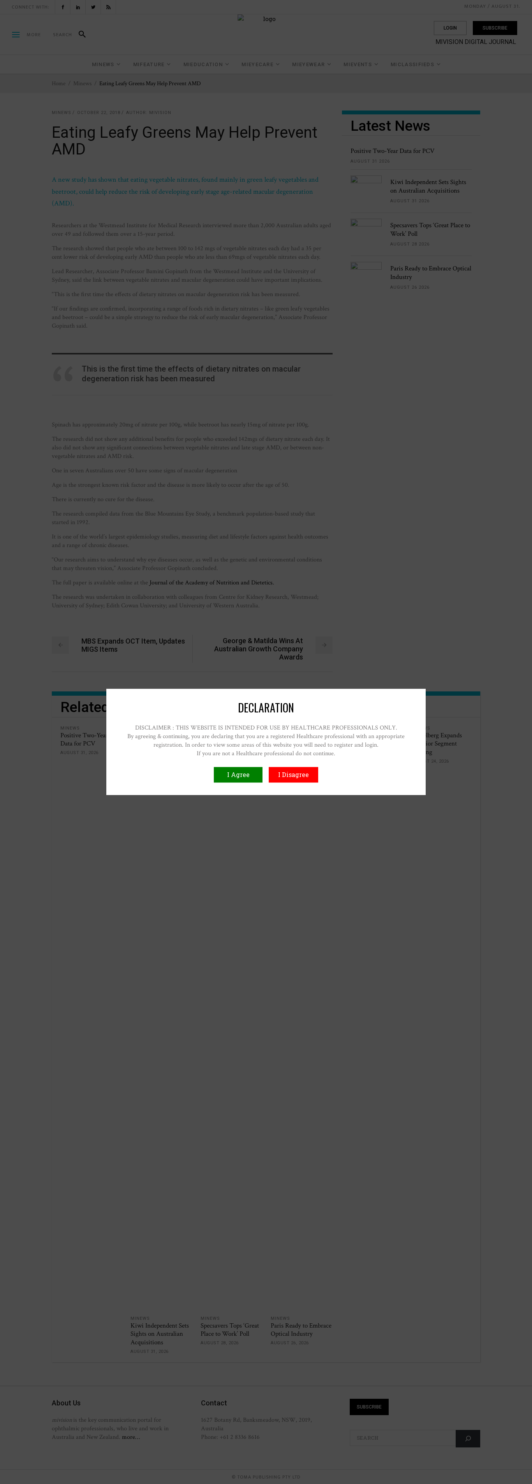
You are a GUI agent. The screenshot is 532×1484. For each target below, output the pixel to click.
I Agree (238, 775)
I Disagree (293, 775)
